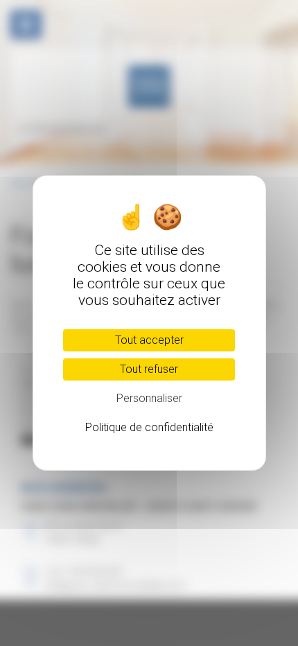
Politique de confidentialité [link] (149, 427)
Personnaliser (149, 398)
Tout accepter (149, 340)
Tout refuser (149, 369)
